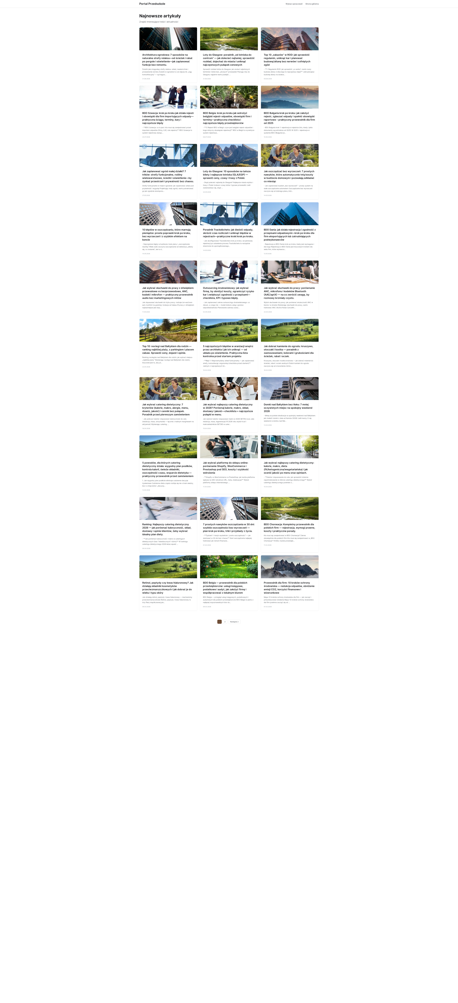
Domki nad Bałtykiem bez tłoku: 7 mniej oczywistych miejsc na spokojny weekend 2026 (288, 408)
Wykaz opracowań (294, 4)
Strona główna (312, 4)
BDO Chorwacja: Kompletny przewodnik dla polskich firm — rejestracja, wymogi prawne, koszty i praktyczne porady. (289, 527)
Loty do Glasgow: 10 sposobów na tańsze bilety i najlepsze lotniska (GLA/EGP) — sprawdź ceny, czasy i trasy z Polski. (227, 174)
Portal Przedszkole (152, 3)
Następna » (234, 622)
